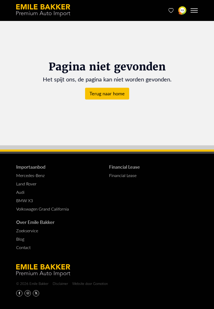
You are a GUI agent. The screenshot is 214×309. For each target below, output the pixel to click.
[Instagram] (28, 293)
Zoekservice (27, 230)
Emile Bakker (43, 10)
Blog (20, 239)
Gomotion (100, 283)
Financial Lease (124, 166)
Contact (23, 247)
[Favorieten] (171, 10)
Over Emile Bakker (35, 222)
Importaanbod (30, 166)
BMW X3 (24, 200)
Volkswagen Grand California (42, 209)
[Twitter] (36, 293)
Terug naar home (107, 93)
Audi (20, 192)
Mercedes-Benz (30, 175)
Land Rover (26, 183)
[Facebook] (19, 293)
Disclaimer (60, 283)
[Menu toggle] (194, 10)
